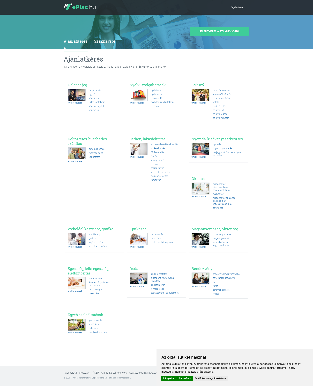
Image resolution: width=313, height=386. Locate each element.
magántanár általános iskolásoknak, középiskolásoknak (224, 201)
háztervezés (157, 234)
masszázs (94, 293)
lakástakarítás (158, 148)
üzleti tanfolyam (97, 102)
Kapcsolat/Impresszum (77, 372)
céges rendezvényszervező (226, 274)
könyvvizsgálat (96, 106)
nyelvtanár (156, 90)
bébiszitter (94, 328)
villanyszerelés (158, 160)
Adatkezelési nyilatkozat (143, 372)
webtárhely (94, 234)
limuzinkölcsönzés (222, 94)
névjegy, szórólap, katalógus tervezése (227, 154)
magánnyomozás (222, 238)
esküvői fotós (219, 106)
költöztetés (94, 157)
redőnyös (155, 164)
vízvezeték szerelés (160, 172)
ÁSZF (96, 372)
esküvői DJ (218, 110)
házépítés (156, 238)
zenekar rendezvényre (224, 278)
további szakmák (75, 103)
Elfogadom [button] (169, 378)
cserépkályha (157, 168)
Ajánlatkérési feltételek (114, 372)
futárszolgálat (96, 153)
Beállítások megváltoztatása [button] (210, 378)
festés (154, 156)
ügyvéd (92, 94)
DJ (214, 282)
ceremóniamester (221, 90)
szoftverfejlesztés (98, 332)
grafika (92, 238)
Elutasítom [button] (185, 378)
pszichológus (95, 289)
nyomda (217, 144)
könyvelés (94, 98)
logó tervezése (96, 242)
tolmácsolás (157, 98)
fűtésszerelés (157, 152)
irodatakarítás (158, 285)
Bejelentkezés (238, 7)
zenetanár (218, 208)
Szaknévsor (104, 41)
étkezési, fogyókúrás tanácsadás (99, 284)
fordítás (155, 106)
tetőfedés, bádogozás (162, 242)
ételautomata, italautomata (165, 292)
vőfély (216, 102)
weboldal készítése (98, 246)
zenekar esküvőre (221, 98)
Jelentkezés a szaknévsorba (219, 31)
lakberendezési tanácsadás (164, 144)
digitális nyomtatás (222, 148)
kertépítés (94, 324)
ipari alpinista (95, 320)
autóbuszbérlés (96, 149)
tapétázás (156, 180)
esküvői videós (220, 114)
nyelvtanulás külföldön (162, 102)
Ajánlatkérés (75, 41)
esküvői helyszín (221, 118)
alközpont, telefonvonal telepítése (162, 279)
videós (216, 293)
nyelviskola (156, 94)
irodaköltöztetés (159, 274)
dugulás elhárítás (159, 176)
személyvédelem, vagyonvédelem (221, 243)
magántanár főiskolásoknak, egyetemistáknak (221, 187)
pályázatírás (95, 90)
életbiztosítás (95, 278)
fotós (215, 286)
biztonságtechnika (222, 234)
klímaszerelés (157, 289)
